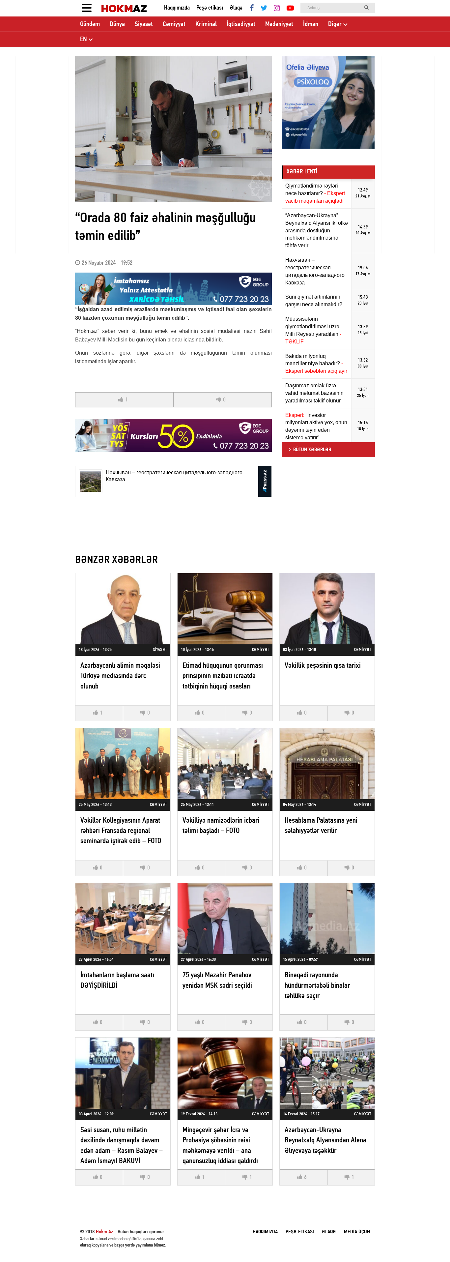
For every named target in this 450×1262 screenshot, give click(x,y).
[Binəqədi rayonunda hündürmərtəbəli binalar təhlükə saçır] (327, 918)
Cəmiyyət (174, 24)
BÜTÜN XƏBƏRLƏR (312, 450)
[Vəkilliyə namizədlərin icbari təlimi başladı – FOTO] (225, 763)
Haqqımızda (177, 8)
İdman (310, 24)
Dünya (117, 24)
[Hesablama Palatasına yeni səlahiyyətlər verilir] (327, 763)
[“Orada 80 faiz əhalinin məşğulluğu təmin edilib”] (173, 129)
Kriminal (206, 24)
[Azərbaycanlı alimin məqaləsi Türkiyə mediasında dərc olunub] (122, 608)
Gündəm (90, 24)
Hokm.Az (104, 1232)
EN (83, 39)
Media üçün (357, 1232)
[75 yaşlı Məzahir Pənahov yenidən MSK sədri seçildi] (225, 918)
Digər (335, 24)
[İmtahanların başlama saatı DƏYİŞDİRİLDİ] (122, 918)
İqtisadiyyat (241, 24)
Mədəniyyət (279, 24)
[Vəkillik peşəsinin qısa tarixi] (327, 608)
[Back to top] (431, 1243)
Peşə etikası (209, 8)
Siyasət (144, 24)
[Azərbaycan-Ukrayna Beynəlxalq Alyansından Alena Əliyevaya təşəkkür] (327, 1073)
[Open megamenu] (86, 8)
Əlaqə (236, 8)
